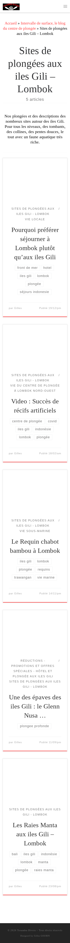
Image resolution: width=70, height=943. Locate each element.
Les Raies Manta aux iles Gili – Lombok (35, 834)
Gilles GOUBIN (42, 936)
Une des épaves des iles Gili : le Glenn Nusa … (35, 706)
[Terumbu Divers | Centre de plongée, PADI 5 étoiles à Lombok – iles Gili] (11, 6)
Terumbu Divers (26, 930)
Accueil (11, 23)
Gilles (18, 308)
